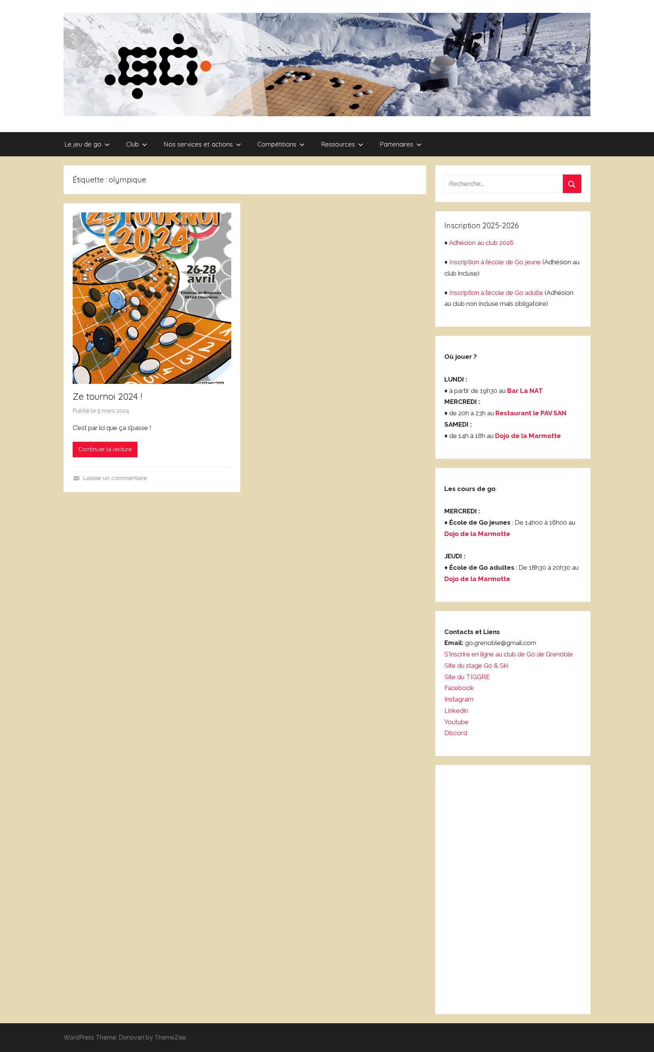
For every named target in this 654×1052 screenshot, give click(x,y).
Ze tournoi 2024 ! (107, 396)
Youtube (456, 722)
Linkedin (456, 710)
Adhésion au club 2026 (481, 242)
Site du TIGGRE (467, 677)
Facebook (459, 688)
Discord (455, 733)
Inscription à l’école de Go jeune (495, 262)
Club (132, 144)
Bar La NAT (525, 390)
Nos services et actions (198, 144)
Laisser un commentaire (115, 478)
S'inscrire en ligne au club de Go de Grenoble (508, 654)
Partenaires (396, 144)
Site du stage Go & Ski (477, 665)
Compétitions (276, 144)
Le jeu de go (82, 144)
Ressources (338, 144)
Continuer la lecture (105, 449)
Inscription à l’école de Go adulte (496, 292)
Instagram (458, 699)
